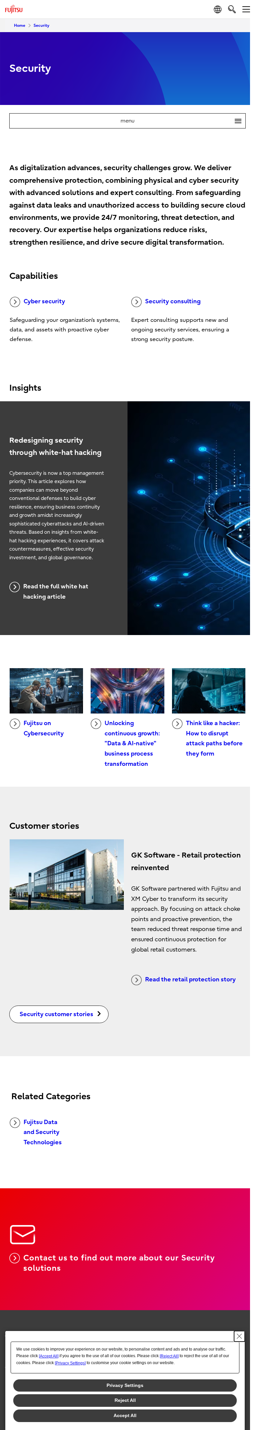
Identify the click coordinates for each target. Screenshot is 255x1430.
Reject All (125, 1400)
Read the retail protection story (190, 979)
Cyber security (44, 301)
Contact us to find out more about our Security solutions (118, 1263)
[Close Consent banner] (239, 1336)
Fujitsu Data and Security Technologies (43, 1132)
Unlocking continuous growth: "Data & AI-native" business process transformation (132, 743)
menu (178, 120)
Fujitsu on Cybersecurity (44, 728)
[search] (232, 9)
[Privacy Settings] (70, 1363)
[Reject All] (169, 1356)
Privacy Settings (125, 1385)
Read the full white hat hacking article (55, 591)
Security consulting (173, 301)
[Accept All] (48, 1356)
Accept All (125, 1415)
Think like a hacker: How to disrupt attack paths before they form (214, 738)
